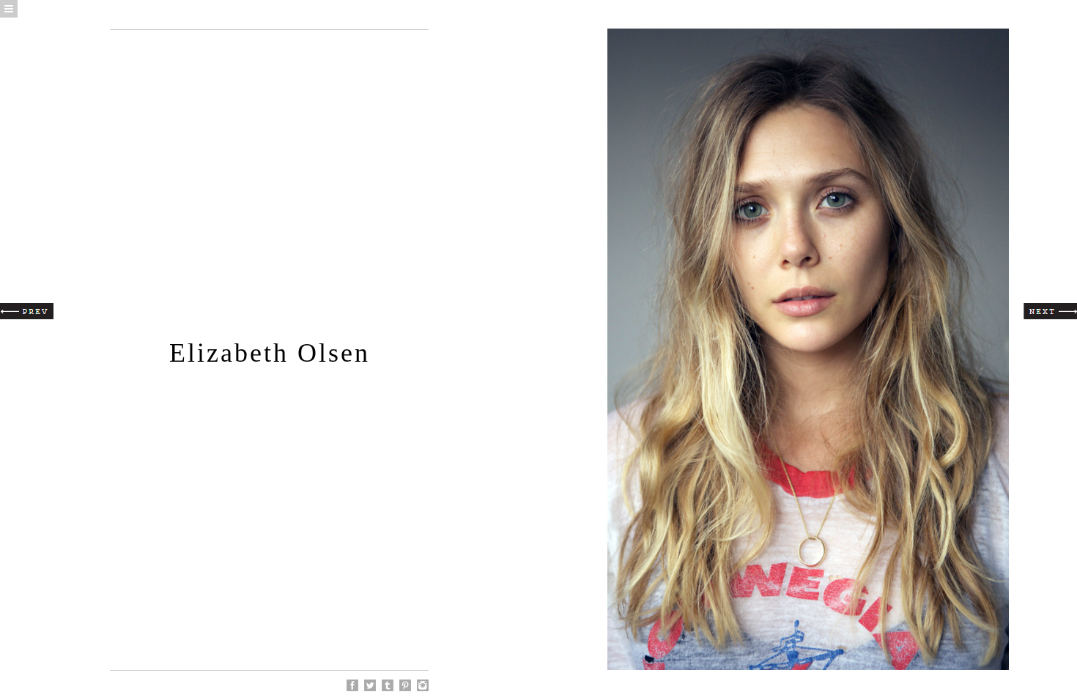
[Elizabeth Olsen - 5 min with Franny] (405, 685)
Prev (26, 311)
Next (1050, 311)
